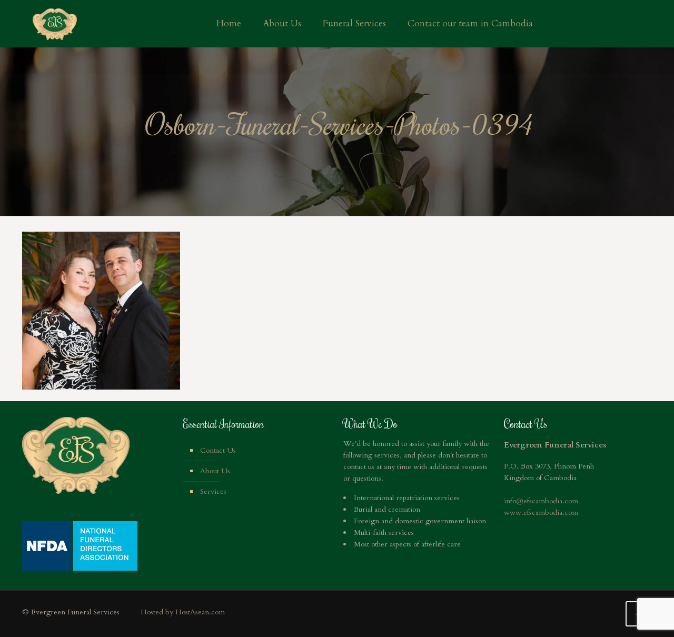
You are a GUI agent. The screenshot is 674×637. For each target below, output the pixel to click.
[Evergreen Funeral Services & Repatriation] (55, 23)
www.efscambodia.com (541, 512)
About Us (215, 471)
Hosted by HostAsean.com (183, 612)
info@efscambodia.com (541, 501)
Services (213, 491)
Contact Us (218, 450)
